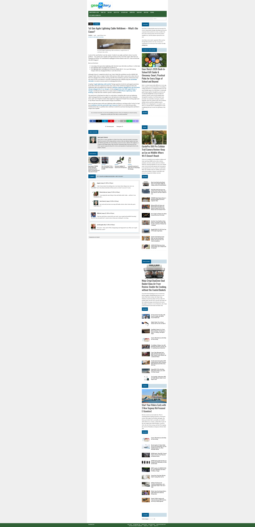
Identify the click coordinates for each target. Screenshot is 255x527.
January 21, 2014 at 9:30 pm (113, 192)
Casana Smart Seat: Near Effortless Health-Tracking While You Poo (158, 476)
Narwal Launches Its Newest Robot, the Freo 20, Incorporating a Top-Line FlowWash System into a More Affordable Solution (158, 447)
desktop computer (118, 87)
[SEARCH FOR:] (159, 18)
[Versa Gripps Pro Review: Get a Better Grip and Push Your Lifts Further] (146, 216)
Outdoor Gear (124, 12)
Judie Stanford (103, 201)
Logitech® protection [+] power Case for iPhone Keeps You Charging (134, 167)
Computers (132, 12)
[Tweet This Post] (99, 121)
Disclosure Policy (151, 524)
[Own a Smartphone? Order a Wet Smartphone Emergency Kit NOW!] (105, 162)
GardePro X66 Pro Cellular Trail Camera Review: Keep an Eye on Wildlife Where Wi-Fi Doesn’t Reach (153, 151)
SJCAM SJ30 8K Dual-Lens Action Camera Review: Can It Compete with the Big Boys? (158, 246)
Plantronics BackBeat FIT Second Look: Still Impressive (121, 166)
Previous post (110, 126)
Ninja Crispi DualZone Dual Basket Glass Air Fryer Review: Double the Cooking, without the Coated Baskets (158, 183)
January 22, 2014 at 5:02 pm (108, 213)
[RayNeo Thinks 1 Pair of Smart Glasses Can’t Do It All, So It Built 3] (146, 325)
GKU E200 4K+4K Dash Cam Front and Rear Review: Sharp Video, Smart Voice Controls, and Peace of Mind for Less (158, 192)
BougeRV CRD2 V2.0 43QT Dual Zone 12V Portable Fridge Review (158, 230)
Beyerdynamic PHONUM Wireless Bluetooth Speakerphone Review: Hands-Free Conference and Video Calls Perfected (94, 169)
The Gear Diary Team (136, 524)
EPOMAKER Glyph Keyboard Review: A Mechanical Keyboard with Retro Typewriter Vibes (158, 199)
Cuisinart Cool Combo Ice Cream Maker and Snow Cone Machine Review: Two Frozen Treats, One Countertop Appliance (157, 239)
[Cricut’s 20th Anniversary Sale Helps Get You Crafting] (146, 340)
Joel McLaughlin (100, 225)
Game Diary (139, 12)
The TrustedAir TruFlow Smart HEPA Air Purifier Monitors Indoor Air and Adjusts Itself (158, 378)
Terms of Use (146, 525)
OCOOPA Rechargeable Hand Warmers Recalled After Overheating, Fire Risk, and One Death (159, 462)
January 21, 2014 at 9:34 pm (112, 201)
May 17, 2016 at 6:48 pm (109, 225)
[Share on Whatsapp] (129, 121)
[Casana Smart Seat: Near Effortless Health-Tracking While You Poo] (146, 478)
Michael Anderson (103, 192)
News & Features (146, 261)
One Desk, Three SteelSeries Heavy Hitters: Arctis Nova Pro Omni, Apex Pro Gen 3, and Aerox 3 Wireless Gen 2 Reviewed (158, 223)
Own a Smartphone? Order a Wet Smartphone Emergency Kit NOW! (107, 167)
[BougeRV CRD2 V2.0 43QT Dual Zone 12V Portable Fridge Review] (146, 232)
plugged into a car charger (101, 89)
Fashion (152, 12)
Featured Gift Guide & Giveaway (149, 50)
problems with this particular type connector (104, 105)
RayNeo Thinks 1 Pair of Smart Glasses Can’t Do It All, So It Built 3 (158, 322)
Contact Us (156, 525)
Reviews (90, 164)
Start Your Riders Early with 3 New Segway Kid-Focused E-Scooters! (154, 408)
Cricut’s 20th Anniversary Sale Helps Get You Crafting (158, 338)
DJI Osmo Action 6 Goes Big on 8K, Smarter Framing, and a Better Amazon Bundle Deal (158, 316)
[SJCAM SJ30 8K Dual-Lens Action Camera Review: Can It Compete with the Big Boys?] (146, 248)
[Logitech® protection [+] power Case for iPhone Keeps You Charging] (129, 162)
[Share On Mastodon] (135, 121)
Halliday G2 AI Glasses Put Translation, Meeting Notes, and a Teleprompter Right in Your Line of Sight (158, 485)
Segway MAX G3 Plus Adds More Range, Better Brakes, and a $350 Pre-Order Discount (158, 370)
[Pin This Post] (111, 121)
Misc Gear (146, 12)
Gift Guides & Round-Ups (95, 15)
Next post (119, 126)
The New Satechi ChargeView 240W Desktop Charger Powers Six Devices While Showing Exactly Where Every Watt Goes (158, 363)
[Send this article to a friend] (117, 121)
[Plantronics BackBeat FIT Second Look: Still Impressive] (121, 162)
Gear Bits (104, 164)
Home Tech (103, 12)
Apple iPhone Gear (101, 35)
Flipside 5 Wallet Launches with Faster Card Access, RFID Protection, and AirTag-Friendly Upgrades (158, 500)
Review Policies (144, 524)
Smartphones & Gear (94, 12)
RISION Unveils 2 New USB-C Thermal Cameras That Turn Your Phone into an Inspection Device (158, 455)
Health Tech (116, 12)
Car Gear (110, 12)
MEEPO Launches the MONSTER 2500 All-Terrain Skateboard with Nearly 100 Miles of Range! (158, 469)
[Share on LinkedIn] (105, 121)
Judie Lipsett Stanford (98, 37)
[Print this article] (123, 121)
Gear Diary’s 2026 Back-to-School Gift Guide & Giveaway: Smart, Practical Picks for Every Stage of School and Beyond (153, 75)
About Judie (130, 524)
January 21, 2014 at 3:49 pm (107, 183)
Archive (151, 525)
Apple (95, 35)
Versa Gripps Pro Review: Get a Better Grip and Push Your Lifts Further (159, 214)
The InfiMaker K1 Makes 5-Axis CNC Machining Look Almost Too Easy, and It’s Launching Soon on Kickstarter (158, 346)
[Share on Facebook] (93, 121)
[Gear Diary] (100, 5)
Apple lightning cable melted (102, 84)
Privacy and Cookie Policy (161, 524)
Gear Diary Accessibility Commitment (135, 525)
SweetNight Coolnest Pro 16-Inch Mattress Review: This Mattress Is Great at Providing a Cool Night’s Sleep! (158, 331)
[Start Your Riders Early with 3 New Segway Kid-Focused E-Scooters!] (154, 402)
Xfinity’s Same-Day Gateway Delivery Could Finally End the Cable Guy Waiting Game (158, 492)
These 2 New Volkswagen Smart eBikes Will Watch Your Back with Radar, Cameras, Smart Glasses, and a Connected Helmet (158, 354)
